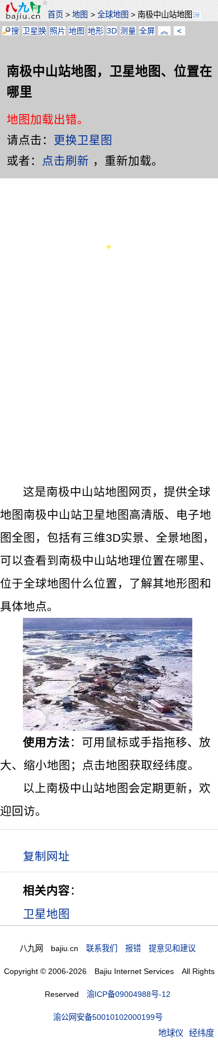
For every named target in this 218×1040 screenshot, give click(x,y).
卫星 (30, 30)
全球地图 (113, 14)
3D (112, 30)
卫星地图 (46, 913)
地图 (80, 14)
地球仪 (170, 1033)
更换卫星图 (83, 140)
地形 (95, 30)
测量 (128, 30)
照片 (57, 30)
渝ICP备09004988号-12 (128, 994)
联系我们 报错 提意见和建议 (141, 948)
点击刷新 (65, 160)
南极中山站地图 (165, 14)
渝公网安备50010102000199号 (108, 1017)
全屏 (147, 30)
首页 (55, 14)
